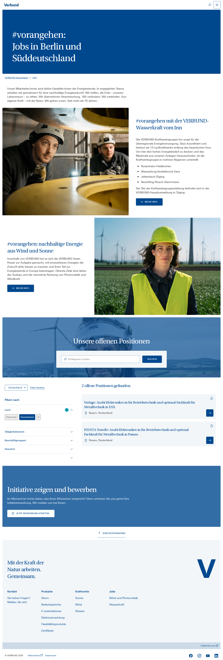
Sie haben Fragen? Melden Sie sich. (18, 600)
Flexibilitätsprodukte (53, 624)
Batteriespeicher (51, 604)
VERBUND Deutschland (16, 78)
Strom (45, 598)
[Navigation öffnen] (217, 5)
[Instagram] (199, 656)
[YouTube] (208, 656)
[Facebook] (191, 656)
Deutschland (27, 417)
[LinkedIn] (216, 656)
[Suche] (209, 5)
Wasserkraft (116, 604)
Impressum (50, 655)
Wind (78, 604)
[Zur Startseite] (11, 5)
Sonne (79, 598)
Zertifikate (47, 630)
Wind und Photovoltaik (123, 598)
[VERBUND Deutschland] (206, 568)
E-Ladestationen (51, 611)
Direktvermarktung (53, 617)
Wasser (80, 611)
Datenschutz (34, 655)
